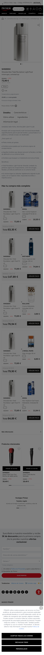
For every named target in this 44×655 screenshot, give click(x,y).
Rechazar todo (21, 642)
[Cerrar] (41, 608)
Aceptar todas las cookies (21, 636)
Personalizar (21, 649)
